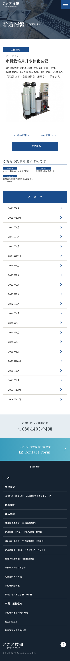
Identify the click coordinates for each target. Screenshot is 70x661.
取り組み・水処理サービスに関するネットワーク (28, 495)
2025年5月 (14, 246)
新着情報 (10, 504)
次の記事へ (47, 135)
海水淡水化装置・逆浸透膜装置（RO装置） (25, 540)
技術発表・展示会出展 (15, 630)
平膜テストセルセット (15, 567)
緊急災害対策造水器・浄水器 (18, 594)
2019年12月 (14, 389)
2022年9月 (14, 284)
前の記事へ (23, 135)
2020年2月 (14, 380)
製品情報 (10, 514)
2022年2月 (14, 303)
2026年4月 (14, 208)
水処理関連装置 (12, 585)
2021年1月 (14, 351)
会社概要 (10, 486)
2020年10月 (14, 361)
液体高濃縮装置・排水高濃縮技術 (20, 523)
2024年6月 (14, 265)
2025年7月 (14, 227)
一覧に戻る (35, 146)
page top (35, 466)
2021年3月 (14, 342)
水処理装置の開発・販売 (16, 612)
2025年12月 (14, 217)
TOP (8, 477)
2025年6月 (14, 236)
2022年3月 (14, 294)
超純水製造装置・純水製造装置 (19, 558)
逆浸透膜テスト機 (13, 576)
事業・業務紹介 (13, 603)
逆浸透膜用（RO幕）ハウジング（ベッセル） (26, 549)
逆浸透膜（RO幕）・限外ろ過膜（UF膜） (24, 531)
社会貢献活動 (11, 621)
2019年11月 (14, 399)
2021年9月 (14, 313)
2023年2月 (14, 275)
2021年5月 (14, 332)
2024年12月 (14, 256)
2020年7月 (14, 370)
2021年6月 (14, 323)
